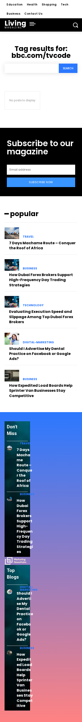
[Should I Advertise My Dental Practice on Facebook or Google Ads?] (12, 338)
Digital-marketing (38, 342)
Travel (28, 236)
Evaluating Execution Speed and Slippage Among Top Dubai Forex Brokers (41, 317)
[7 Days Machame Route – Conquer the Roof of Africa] (12, 233)
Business (30, 268)
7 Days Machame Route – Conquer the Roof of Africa (42, 245)
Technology (33, 305)
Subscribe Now (41, 182)
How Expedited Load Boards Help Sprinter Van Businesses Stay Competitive (40, 390)
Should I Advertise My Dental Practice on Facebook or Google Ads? (40, 354)
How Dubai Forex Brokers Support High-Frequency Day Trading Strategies (41, 280)
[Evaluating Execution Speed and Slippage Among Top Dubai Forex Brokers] (12, 302)
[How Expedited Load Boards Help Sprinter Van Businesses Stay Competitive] (12, 375)
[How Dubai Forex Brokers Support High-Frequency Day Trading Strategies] (12, 265)
